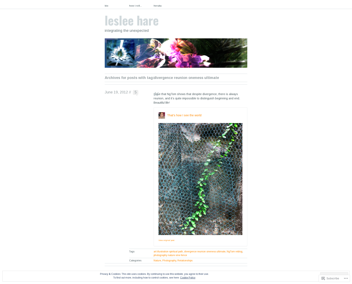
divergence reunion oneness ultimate (205, 251)
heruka (158, 5)
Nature (157, 260)
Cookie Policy (187, 277)
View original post (166, 240)
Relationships (184, 260)
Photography (169, 260)
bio (106, 5)
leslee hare (132, 20)
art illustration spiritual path (168, 251)
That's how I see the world (184, 115)
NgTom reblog (234, 251)
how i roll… (135, 5)
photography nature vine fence (170, 255)
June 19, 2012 (116, 92)
